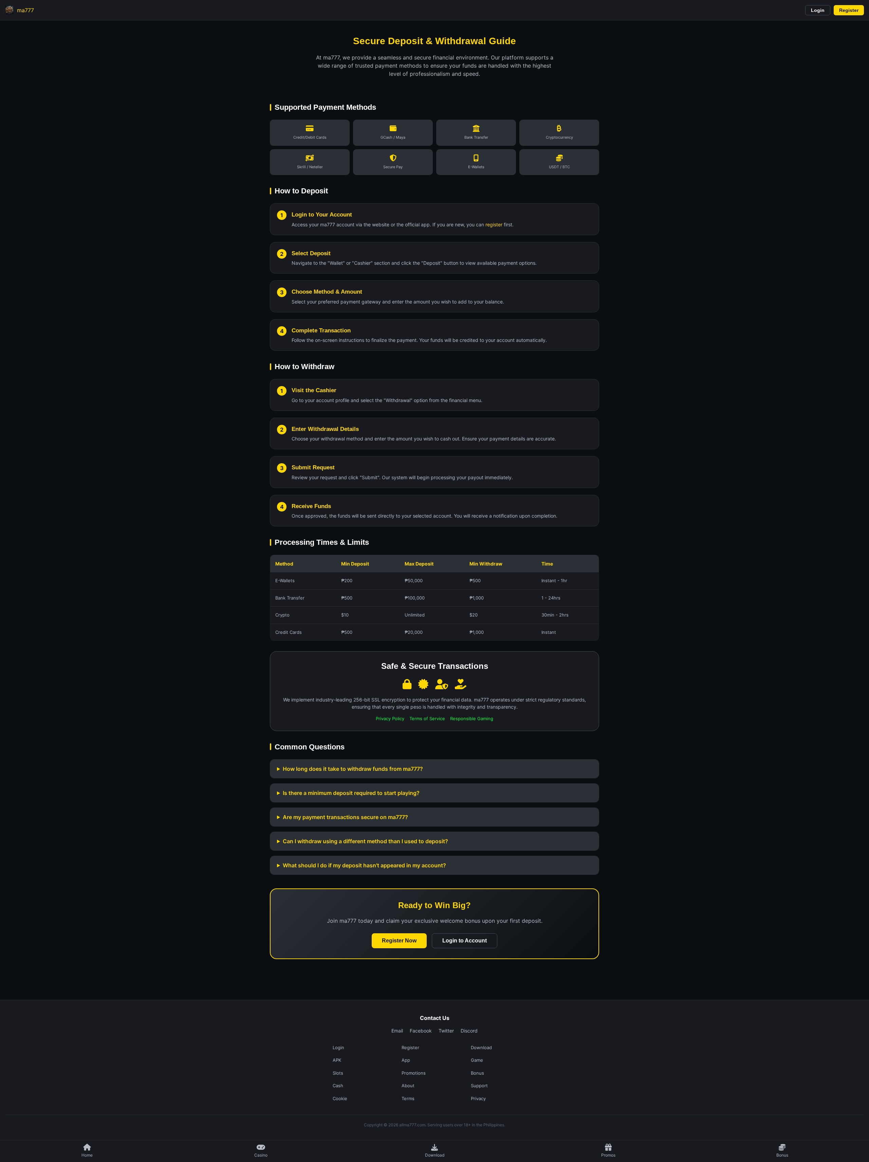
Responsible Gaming (471, 718)
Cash (338, 1085)
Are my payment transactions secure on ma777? (345, 817)
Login (818, 10)
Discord (469, 1031)
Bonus (782, 1155)
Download (434, 1155)
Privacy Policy (390, 718)
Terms (408, 1098)
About (408, 1085)
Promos (608, 1155)
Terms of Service (427, 718)
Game (477, 1060)
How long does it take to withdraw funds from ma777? (353, 768)
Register (848, 10)
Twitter (446, 1031)
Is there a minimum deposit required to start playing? (351, 793)
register (493, 224)
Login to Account (464, 940)
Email (397, 1031)
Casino (260, 1155)
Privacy (478, 1098)
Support (479, 1085)
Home (87, 1155)
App (406, 1060)
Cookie (340, 1098)
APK (337, 1060)
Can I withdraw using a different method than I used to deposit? (365, 841)
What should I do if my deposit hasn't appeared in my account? (364, 865)
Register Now (399, 940)
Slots (338, 1073)
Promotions (414, 1073)
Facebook (421, 1031)
